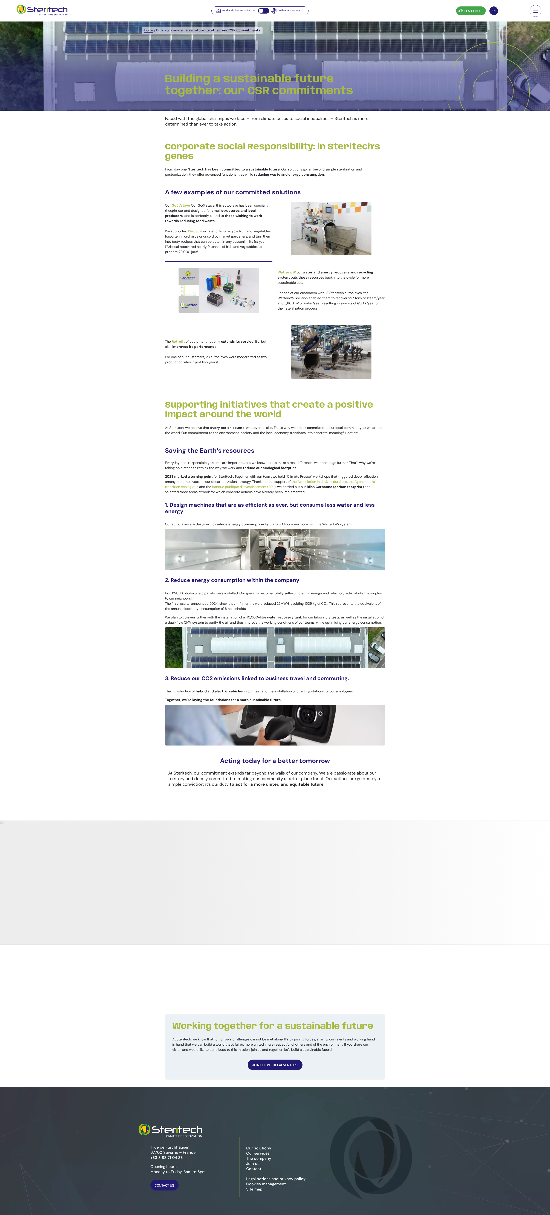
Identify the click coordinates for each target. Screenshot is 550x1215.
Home (148, 30)
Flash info (472, 11)
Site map (254, 1189)
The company (258, 1158)
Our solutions (258, 1148)
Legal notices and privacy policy (276, 1178)
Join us (252, 1163)
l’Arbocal (195, 231)
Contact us (164, 1185)
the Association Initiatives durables (319, 481)
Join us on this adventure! (275, 1065)
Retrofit (178, 341)
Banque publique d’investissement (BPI (243, 487)
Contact (513, 11)
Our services (257, 1153)
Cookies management (266, 1184)
